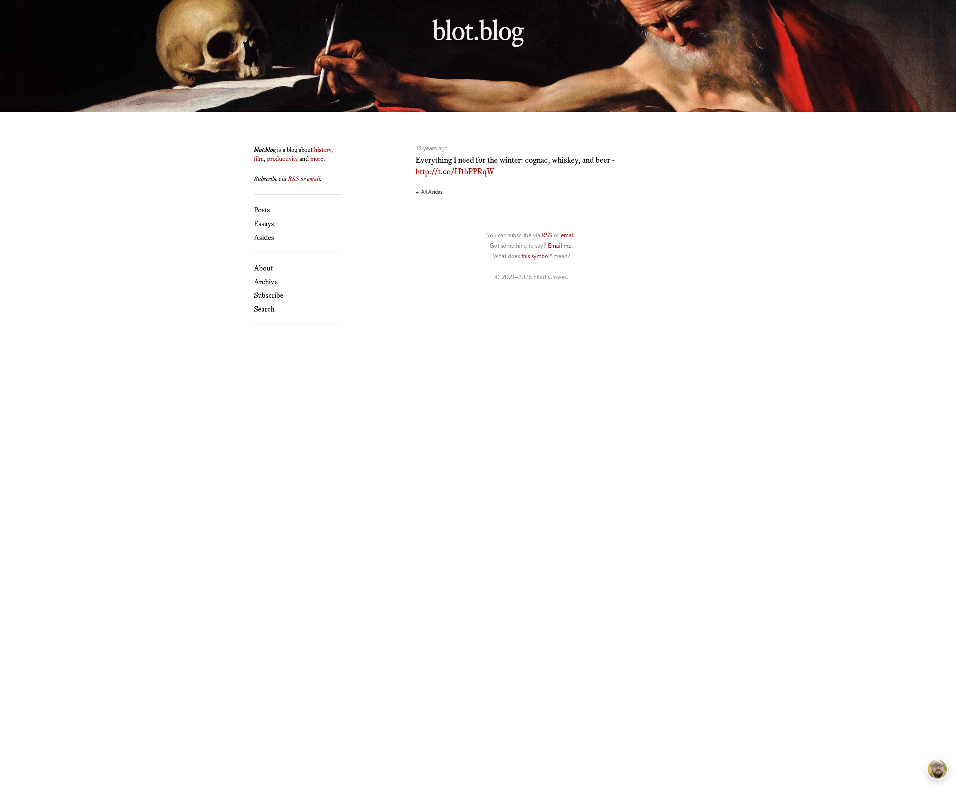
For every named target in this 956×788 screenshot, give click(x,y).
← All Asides (429, 191)
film (259, 158)
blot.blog (478, 30)
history (322, 149)
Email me (559, 245)
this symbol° (536, 256)
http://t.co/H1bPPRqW (455, 171)
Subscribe (268, 295)
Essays (264, 223)
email (313, 178)
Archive (266, 281)
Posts (262, 209)
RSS (293, 178)
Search (264, 308)
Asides (264, 237)
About (263, 267)
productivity (282, 158)
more (316, 158)
